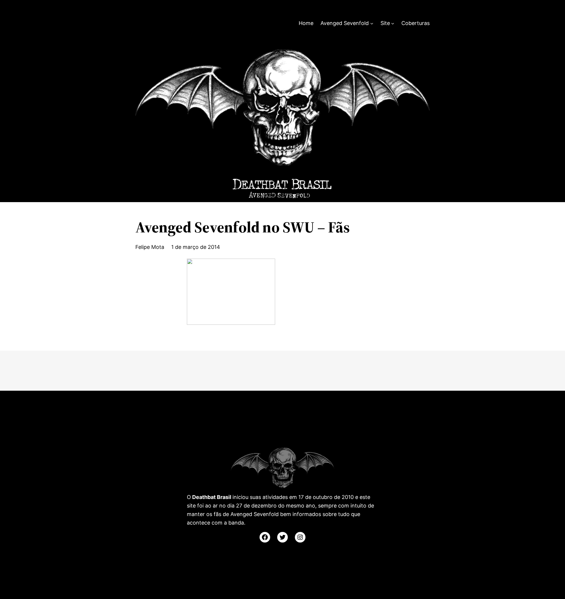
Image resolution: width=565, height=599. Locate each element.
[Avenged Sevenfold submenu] (371, 23)
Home (306, 23)
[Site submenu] (392, 23)
